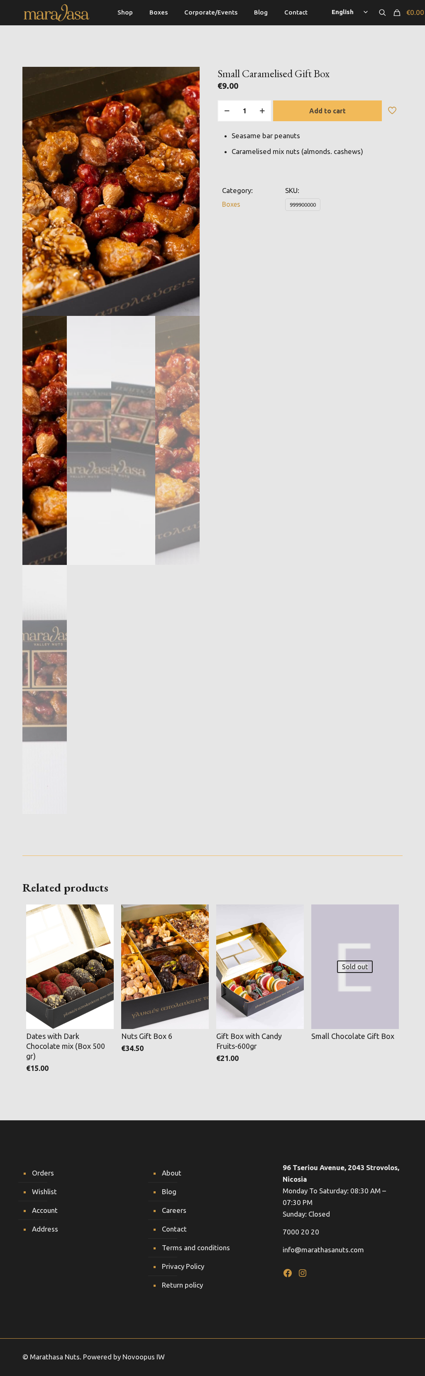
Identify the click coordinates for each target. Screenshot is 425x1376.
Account (45, 1210)
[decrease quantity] (227, 111)
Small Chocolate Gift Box (352, 1036)
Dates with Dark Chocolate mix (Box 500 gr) (65, 1046)
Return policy (182, 1285)
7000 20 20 (301, 1232)
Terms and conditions (196, 1247)
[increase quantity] (262, 111)
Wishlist (44, 1191)
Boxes (231, 204)
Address (45, 1229)
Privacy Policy (183, 1266)
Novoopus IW (143, 1357)
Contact (174, 1229)
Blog (169, 1191)
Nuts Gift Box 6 (146, 1036)
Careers (174, 1210)
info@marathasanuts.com (323, 1250)
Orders (43, 1173)
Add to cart (327, 111)
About (171, 1173)
